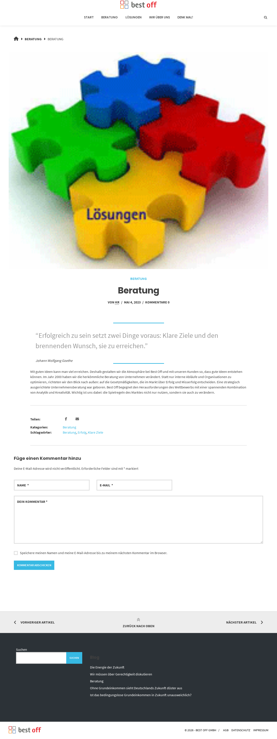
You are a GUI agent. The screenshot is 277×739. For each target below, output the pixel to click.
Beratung (109, 17)
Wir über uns (159, 17)
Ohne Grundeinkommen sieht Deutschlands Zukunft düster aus (136, 688)
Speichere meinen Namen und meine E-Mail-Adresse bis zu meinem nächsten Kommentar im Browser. (93, 553)
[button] (66, 419)
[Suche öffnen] (265, 17)
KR (117, 302)
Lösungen (134, 17)
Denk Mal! (185, 17)
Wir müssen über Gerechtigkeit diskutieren (121, 674)
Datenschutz (240, 730)
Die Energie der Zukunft (107, 667)
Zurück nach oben (139, 626)
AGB (226, 730)
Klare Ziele (95, 432)
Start (89, 17)
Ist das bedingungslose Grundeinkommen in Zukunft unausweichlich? (141, 695)
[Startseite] (138, 4)
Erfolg (82, 432)
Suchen (21, 649)
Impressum (260, 730)
